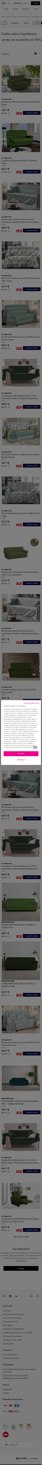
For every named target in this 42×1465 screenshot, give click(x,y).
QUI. (35, 747)
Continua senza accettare (31, 703)
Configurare (21, 759)
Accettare (21, 753)
